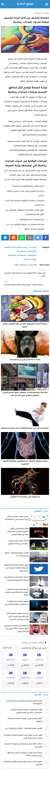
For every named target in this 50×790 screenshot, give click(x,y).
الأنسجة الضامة (11, 247)
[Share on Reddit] (13, 237)
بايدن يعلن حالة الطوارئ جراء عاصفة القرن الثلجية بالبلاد (25, 273)
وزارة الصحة (29, 259)
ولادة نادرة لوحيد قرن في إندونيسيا (25, 360)
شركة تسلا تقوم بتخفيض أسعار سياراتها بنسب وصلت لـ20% (16, 592)
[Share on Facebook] (45, 237)
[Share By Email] (30, 237)
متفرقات (38, 13)
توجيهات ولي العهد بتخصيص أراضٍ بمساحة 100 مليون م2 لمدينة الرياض (16, 629)
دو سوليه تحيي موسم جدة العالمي (25, 497)
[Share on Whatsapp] (22, 237)
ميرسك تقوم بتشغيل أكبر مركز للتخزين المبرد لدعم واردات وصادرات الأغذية (18, 617)
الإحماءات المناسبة (26, 251)
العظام (11, 255)
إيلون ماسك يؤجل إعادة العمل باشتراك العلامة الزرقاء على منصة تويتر (16, 568)
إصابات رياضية (28, 247)
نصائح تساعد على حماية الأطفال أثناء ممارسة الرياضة (25, 428)
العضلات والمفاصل (25, 255)
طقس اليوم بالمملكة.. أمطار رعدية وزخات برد (23, 728)
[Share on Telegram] (5, 237)
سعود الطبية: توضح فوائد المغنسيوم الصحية (23, 283)
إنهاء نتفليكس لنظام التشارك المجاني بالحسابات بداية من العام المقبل (18, 532)
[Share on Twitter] (38, 237)
